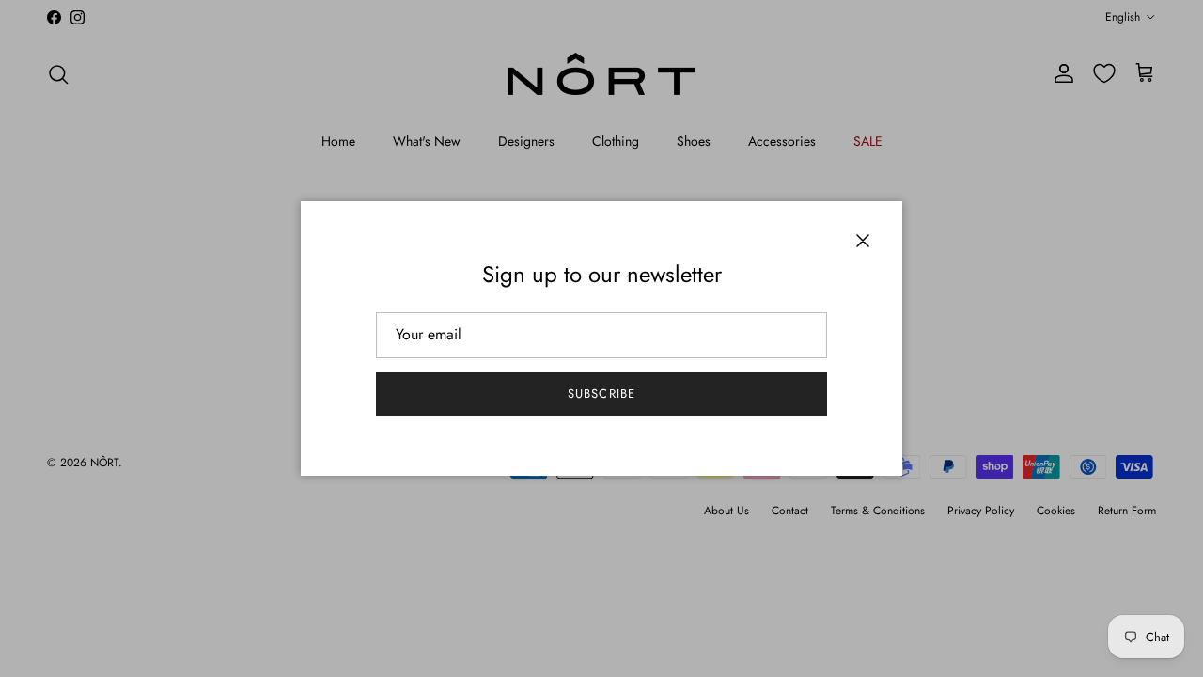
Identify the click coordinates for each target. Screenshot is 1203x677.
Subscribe (601, 393)
